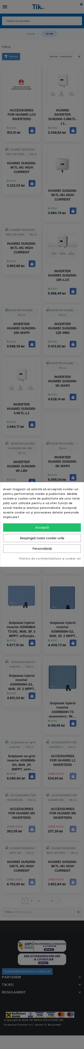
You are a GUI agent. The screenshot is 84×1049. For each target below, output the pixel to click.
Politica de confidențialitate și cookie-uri (50, 559)
